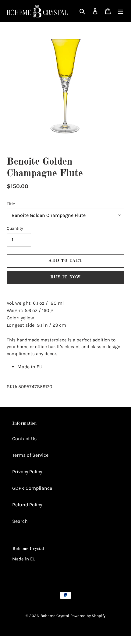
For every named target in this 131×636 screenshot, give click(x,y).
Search (20, 521)
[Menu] (120, 11)
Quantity (15, 228)
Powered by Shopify (87, 615)
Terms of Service (30, 455)
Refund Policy (27, 505)
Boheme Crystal (55, 615)
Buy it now (65, 277)
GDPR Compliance (32, 488)
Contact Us (24, 438)
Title (11, 203)
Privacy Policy (27, 471)
